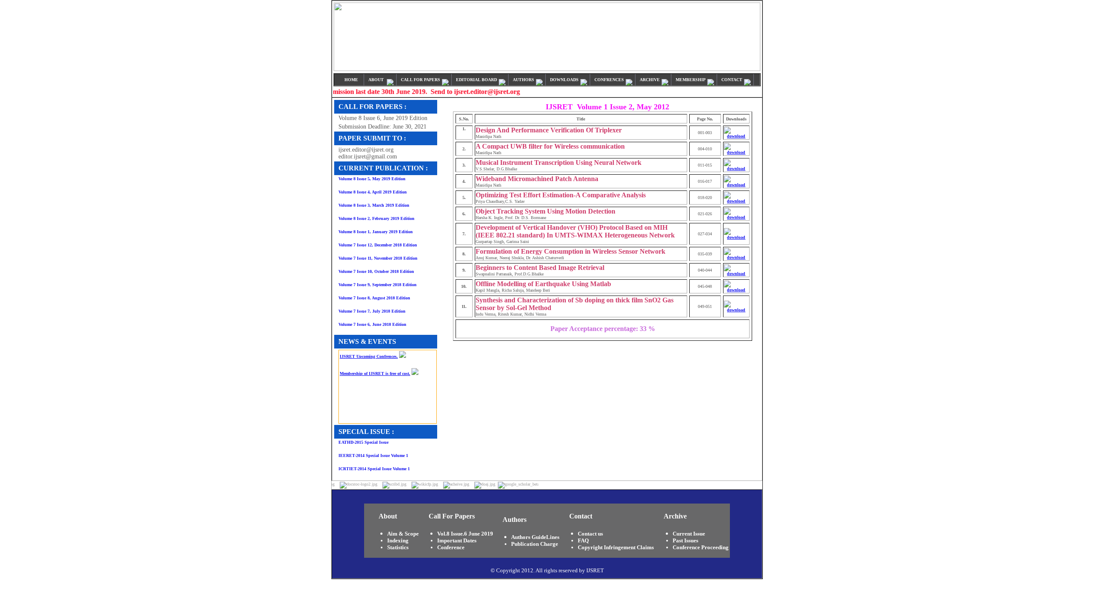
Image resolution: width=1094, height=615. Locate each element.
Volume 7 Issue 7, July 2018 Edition (372, 311)
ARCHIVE (650, 79)
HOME (351, 79)
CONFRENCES (609, 79)
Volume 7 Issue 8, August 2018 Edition (374, 298)
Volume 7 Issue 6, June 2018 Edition (372, 324)
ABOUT (377, 79)
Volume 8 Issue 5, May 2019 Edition (372, 178)
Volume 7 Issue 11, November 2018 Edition (378, 258)
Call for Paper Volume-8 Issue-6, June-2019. (380, 420)
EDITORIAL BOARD (477, 79)
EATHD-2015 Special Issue (363, 442)
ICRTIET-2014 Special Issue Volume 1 (374, 468)
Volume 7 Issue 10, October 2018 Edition (376, 271)
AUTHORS (524, 79)
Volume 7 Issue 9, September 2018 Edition (377, 284)
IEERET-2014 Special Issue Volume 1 (373, 455)
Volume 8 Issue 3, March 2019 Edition (373, 205)
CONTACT (732, 79)
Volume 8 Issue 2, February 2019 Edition (376, 218)
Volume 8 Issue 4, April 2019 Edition (372, 192)
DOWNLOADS (565, 79)
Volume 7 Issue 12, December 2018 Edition (377, 245)
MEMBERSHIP (691, 79)
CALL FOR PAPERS (421, 79)
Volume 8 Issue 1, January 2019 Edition (375, 231)
